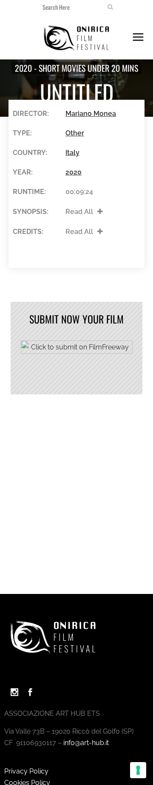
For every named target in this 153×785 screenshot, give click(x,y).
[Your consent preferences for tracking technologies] (138, 770)
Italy (72, 153)
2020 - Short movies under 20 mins (76, 68)
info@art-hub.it (86, 743)
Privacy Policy (26, 771)
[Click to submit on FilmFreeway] (77, 351)
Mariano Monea (90, 114)
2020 (73, 172)
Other (74, 133)
